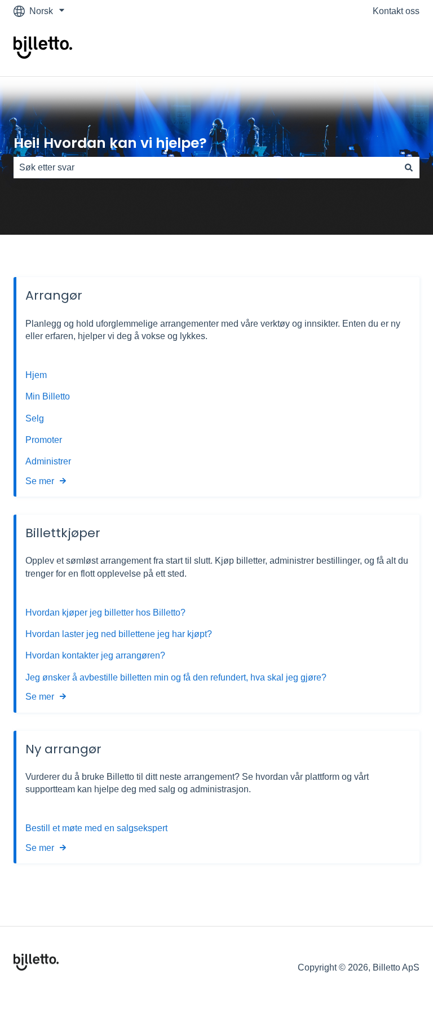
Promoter (44, 440)
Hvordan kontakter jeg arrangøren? (95, 655)
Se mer (39, 481)
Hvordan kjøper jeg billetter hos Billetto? (105, 612)
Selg (34, 418)
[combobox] (206, 167)
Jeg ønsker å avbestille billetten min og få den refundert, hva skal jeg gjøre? (175, 677)
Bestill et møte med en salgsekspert (96, 828)
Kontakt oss (396, 11)
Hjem (37, 375)
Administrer (48, 461)
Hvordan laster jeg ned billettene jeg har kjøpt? (118, 634)
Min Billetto (47, 396)
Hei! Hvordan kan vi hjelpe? (110, 143)
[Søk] (408, 167)
